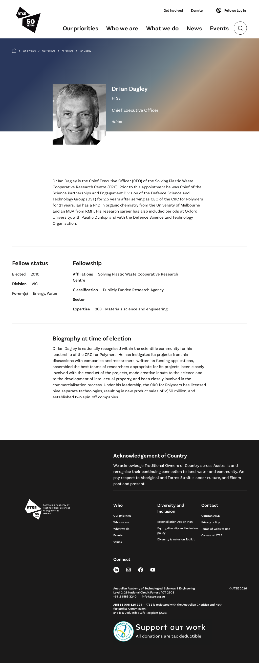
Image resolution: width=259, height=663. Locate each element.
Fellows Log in (235, 10)
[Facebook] (141, 569)
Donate (197, 10)
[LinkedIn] (116, 569)
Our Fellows (48, 50)
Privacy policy (210, 522)
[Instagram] (128, 569)
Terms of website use (215, 528)
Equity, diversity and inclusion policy (177, 530)
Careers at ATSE (211, 535)
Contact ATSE (210, 515)
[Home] (14, 51)
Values (117, 541)
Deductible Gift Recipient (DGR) (145, 612)
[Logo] (47, 566)
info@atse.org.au (153, 596)
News (194, 28)
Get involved (173, 10)
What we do (162, 28)
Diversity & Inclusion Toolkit (176, 539)
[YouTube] (153, 569)
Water (52, 293)
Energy (39, 293)
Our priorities (80, 28)
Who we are (122, 28)
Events (219, 28)
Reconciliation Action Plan (175, 521)
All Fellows (67, 50)
